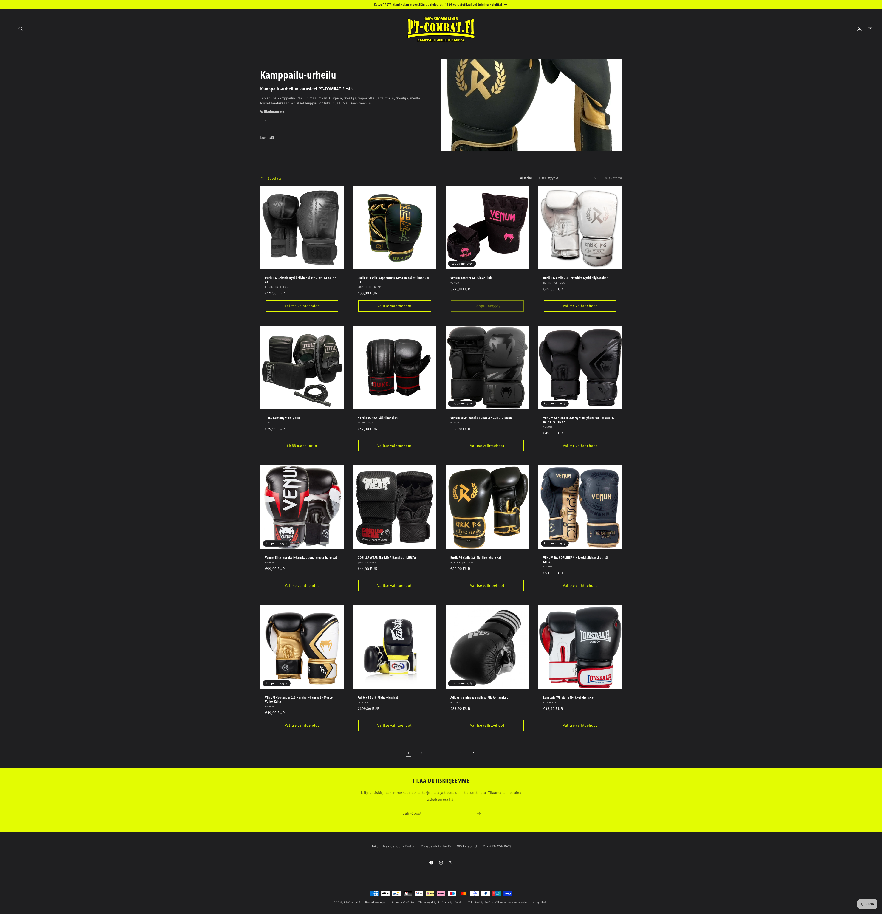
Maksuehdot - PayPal (436, 846)
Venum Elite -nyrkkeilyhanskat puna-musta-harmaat (301, 558)
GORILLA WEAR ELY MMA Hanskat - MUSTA (387, 558)
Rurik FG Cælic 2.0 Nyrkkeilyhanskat (475, 558)
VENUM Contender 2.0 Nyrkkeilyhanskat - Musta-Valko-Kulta (299, 699)
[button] (10, 29)
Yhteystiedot (541, 902)
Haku (375, 846)
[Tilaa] (479, 813)
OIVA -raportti (467, 846)
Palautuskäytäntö (402, 902)
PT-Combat (351, 902)
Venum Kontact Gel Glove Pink (471, 278)
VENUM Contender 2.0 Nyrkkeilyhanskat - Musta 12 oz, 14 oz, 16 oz (579, 420)
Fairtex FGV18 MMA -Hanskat (378, 697)
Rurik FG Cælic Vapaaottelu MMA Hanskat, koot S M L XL (394, 280)
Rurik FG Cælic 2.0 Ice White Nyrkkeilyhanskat (575, 278)
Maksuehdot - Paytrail (399, 846)
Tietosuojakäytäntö (430, 902)
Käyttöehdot (456, 902)
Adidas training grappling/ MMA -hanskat (479, 697)
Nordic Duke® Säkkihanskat (378, 418)
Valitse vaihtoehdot (302, 305)
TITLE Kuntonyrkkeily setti (283, 418)
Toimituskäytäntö (479, 902)
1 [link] (408, 753)
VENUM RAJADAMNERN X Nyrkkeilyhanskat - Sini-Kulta (577, 560)
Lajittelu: (525, 177)
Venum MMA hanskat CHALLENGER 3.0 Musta (481, 418)
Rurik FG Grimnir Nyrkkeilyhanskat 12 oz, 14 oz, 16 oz (300, 280)
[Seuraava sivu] (473, 753)
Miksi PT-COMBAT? (497, 846)
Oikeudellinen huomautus (511, 902)
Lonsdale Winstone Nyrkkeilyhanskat (568, 697)
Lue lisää (267, 138)
